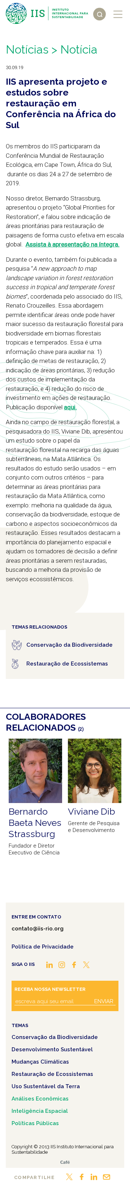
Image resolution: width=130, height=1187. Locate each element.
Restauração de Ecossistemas (52, 1074)
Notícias (27, 49)
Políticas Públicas (35, 1123)
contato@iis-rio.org (38, 928)
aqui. (70, 407)
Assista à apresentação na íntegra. (73, 244)
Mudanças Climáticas (40, 1062)
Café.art (65, 1162)
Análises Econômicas (40, 1098)
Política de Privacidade (43, 946)
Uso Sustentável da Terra (46, 1086)
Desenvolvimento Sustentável (52, 1049)
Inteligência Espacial (40, 1111)
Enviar (103, 1001)
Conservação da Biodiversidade (55, 1037)
